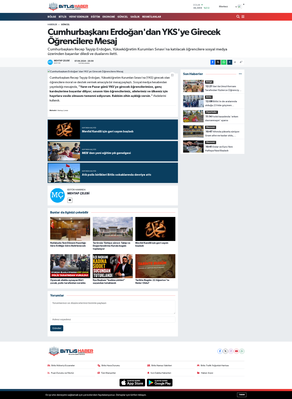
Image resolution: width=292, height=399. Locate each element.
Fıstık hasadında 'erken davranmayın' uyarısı (221, 118)
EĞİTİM (95, 16)
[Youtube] (236, 351)
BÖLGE (52, 16)
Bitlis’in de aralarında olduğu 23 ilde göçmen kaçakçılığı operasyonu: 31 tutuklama (221, 103)
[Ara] (238, 17)
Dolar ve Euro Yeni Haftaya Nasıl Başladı (219, 148)
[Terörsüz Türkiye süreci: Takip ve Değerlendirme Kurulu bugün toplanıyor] (113, 229)
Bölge (209, 82)
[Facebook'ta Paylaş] (212, 62)
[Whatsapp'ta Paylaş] (223, 62)
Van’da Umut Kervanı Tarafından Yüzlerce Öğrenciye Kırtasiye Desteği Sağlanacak (222, 88)
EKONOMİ (109, 16)
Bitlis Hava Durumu (111, 365)
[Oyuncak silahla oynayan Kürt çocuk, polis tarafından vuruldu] (70, 266)
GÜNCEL (122, 16)
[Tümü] (240, 74)
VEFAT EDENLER (78, 16)
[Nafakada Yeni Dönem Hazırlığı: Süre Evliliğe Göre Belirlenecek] (70, 229)
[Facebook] (219, 351)
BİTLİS (62, 16)
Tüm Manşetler (108, 373)
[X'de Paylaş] (218, 62)
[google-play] (159, 382)
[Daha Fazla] (229, 62)
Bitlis (208, 97)
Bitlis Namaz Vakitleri (161, 365)
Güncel (65, 25)
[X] (225, 351)
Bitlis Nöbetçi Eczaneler (63, 365)
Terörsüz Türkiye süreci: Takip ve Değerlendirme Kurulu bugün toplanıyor (111, 246)
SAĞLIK (135, 16)
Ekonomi (210, 127)
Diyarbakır (211, 112)
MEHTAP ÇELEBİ (78, 193)
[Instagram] (230, 351)
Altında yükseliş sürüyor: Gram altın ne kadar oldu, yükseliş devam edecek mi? (222, 134)
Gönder (56, 328)
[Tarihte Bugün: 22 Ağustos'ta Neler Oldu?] (155, 266)
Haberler (52, 25)
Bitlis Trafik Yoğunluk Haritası (215, 365)
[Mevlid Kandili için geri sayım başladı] (155, 229)
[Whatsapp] (241, 351)
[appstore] (132, 382)
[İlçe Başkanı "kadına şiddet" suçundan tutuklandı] (113, 266)
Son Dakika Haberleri (161, 373)
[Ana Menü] (242, 17)
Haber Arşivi (207, 373)
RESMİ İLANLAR (151, 16)
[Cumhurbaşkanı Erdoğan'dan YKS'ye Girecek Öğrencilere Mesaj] (113, 71)
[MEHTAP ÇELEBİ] (57, 195)
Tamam (242, 395)
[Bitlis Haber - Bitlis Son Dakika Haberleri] (68, 6)
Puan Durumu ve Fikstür (62, 373)
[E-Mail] (69, 200)
